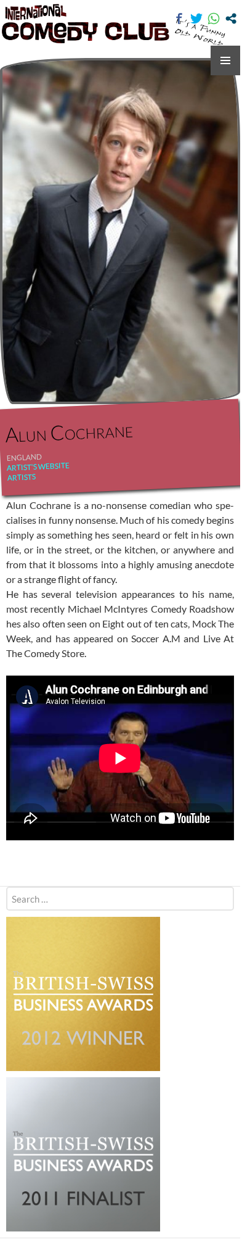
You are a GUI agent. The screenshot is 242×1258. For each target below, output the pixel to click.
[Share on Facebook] (179, 18)
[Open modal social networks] (231, 18)
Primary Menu (225, 60)
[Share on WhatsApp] (214, 18)
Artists (21, 477)
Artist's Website (38, 467)
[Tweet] (196, 18)
